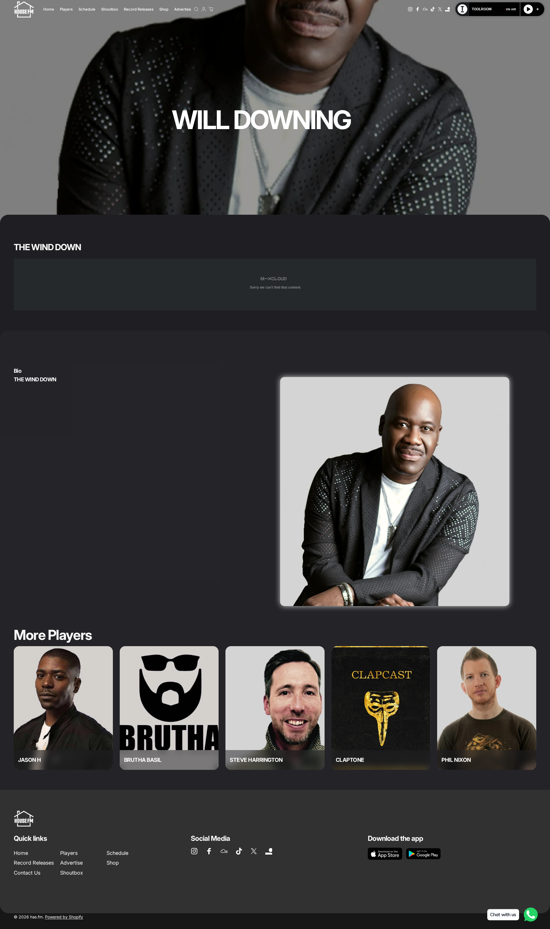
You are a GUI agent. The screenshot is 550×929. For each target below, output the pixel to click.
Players (69, 853)
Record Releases (34, 863)
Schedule (117, 853)
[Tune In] (447, 9)
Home (21, 853)
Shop (113, 863)
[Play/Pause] (528, 9)
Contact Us (27, 873)
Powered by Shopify (64, 916)
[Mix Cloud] (425, 9)
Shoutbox (71, 873)
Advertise (71, 863)
